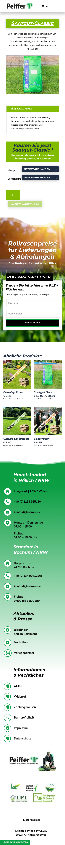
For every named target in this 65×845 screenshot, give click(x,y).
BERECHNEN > (32, 323)
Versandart (14, 178)
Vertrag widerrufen (15, 842)
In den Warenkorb (25, 204)
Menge (11, 170)
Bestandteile (21, 108)
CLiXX (43, 830)
